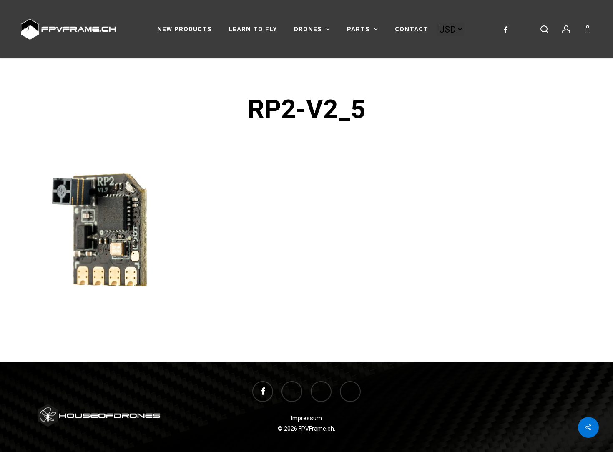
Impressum (306, 418)
